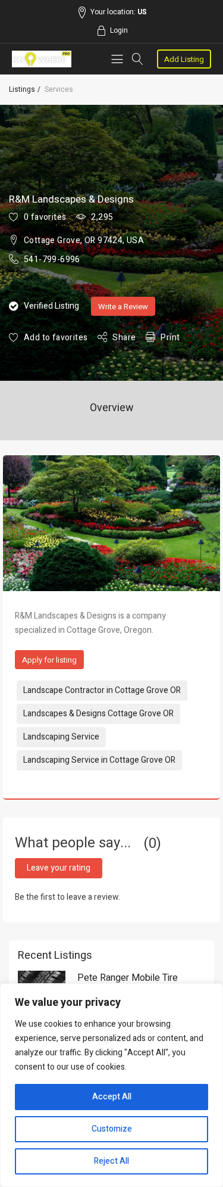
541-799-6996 (52, 259)
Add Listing (184, 59)
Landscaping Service (61, 737)
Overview (112, 408)
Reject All (111, 1161)
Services (59, 89)
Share (124, 337)
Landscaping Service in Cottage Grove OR (99, 760)
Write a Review (123, 306)
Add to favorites (55, 337)
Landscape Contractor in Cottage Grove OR (102, 690)
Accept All (111, 1096)
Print (170, 337)
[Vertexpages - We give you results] (42, 59)
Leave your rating (58, 868)
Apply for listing (49, 660)
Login (119, 30)
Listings (22, 89)
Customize (112, 1129)
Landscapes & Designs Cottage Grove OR (98, 713)
